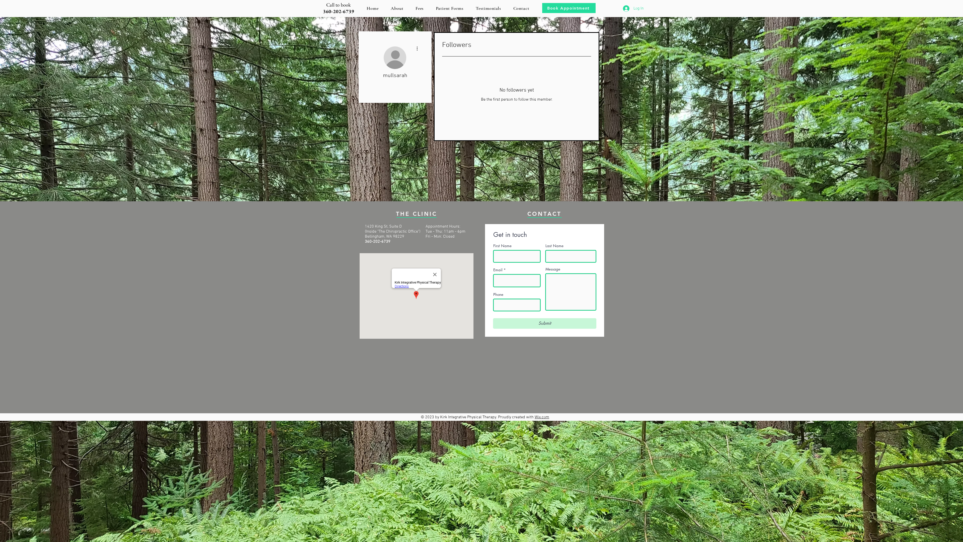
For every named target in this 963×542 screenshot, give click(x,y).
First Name (502, 246)
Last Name (554, 246)
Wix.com (542, 417)
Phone (498, 294)
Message (552, 269)
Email (497, 270)
